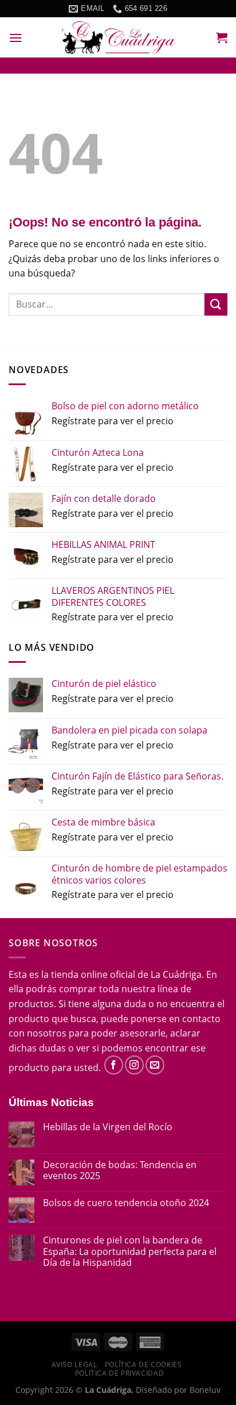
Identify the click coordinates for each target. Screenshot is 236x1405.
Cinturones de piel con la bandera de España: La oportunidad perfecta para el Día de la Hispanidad (130, 1251)
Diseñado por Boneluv (177, 1389)
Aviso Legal (74, 1364)
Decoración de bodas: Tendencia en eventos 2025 (119, 1170)
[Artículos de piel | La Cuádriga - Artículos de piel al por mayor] (118, 37)
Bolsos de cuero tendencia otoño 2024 (126, 1202)
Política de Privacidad (119, 1373)
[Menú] (15, 38)
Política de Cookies (143, 1364)
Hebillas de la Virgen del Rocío (107, 1127)
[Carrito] (221, 37)
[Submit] (215, 304)
